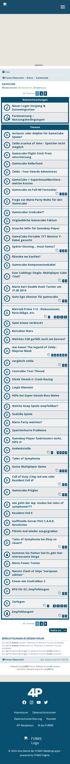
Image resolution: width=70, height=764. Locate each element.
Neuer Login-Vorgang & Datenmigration (28, 107)
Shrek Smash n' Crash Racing (32, 379)
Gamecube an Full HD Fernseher (34, 189)
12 (65, 317)
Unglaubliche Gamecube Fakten (34, 220)
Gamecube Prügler (25, 490)
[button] (45, 93)
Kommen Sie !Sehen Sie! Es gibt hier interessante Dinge (37, 554)
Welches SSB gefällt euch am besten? (39, 339)
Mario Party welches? (27, 422)
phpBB (24, 666)
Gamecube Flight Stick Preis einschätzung (32, 155)
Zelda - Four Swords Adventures (34, 171)
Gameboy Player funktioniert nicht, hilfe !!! (37, 440)
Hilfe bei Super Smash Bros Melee (35, 395)
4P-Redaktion (25, 725)
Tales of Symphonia (26, 458)
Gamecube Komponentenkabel (33, 264)
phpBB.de (49, 669)
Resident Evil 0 (22, 513)
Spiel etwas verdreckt (27, 323)
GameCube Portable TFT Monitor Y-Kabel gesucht (37, 238)
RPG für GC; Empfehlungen (30, 589)
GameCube (8, 84)
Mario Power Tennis (26, 563)
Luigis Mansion (22, 387)
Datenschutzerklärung (28, 719)
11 (62, 317)
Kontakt (51, 719)
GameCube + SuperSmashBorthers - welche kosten (37, 181)
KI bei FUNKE (45, 725)
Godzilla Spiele (22, 414)
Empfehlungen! (22, 611)
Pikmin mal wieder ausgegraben (35, 531)
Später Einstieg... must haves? (33, 246)
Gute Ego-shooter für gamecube (35, 297)
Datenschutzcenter (44, 712)
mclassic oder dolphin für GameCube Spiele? (38, 135)
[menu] (63, 7)
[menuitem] (6, 72)
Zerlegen (18, 601)
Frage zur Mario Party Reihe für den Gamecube (37, 201)
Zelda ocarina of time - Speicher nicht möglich (38, 145)
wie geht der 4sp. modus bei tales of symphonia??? (38, 504)
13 (65, 606)
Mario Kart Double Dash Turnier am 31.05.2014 (36, 288)
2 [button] (41, 93)
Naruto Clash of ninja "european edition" (34, 573)
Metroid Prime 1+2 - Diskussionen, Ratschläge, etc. (36, 311)
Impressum (21, 712)
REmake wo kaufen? (26, 256)
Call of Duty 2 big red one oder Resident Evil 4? (33, 478)
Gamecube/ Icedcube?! (28, 212)
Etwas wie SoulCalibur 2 (28, 581)
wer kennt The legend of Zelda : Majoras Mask (34, 349)
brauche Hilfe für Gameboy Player (36, 228)
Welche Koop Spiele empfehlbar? (35, 406)
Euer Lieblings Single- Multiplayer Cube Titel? (39, 274)
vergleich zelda (22, 361)
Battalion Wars (22, 331)
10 (58, 317)
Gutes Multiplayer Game (29, 466)
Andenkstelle (21, 448)
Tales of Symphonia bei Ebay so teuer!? (34, 541)
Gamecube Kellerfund (27, 163)
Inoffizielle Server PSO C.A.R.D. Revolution (33, 523)
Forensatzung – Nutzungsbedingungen (28, 117)
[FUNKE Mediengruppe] (35, 741)
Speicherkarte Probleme (29, 430)
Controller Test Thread (28, 371)
